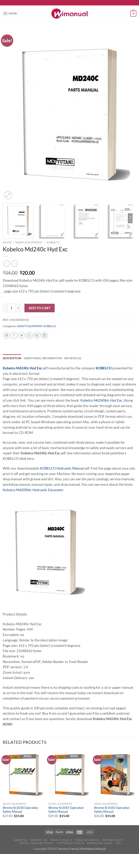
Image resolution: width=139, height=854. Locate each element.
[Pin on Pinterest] (36, 335)
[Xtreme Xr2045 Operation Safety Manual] (69, 775)
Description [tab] (12, 358)
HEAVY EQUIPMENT (28, 242)
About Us (20, 839)
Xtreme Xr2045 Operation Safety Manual (66, 810)
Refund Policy (113, 839)
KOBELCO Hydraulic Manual (62, 468)
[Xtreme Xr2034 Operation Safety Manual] (24, 775)
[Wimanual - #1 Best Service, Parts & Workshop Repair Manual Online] (69, 14)
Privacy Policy (61, 839)
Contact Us (38, 839)
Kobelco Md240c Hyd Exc (22, 368)
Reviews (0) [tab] (72, 358)
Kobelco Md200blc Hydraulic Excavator (33, 490)
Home (7, 242)
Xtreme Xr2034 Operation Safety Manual (20, 810)
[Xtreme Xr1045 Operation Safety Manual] (115, 775)
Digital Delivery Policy (36, 843)
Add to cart (40, 308)
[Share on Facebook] (14, 335)
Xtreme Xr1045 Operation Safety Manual (111, 810)
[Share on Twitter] (21, 335)
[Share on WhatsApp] (6, 335)
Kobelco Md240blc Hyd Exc (101, 400)
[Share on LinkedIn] (44, 335)
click (22, 459)
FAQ (118, 843)
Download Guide (100, 843)
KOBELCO (53, 242)
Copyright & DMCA (70, 843)
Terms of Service (87, 839)
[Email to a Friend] (29, 335)
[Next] (129, 115)
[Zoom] (8, 195)
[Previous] (10, 115)
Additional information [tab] (43, 358)
